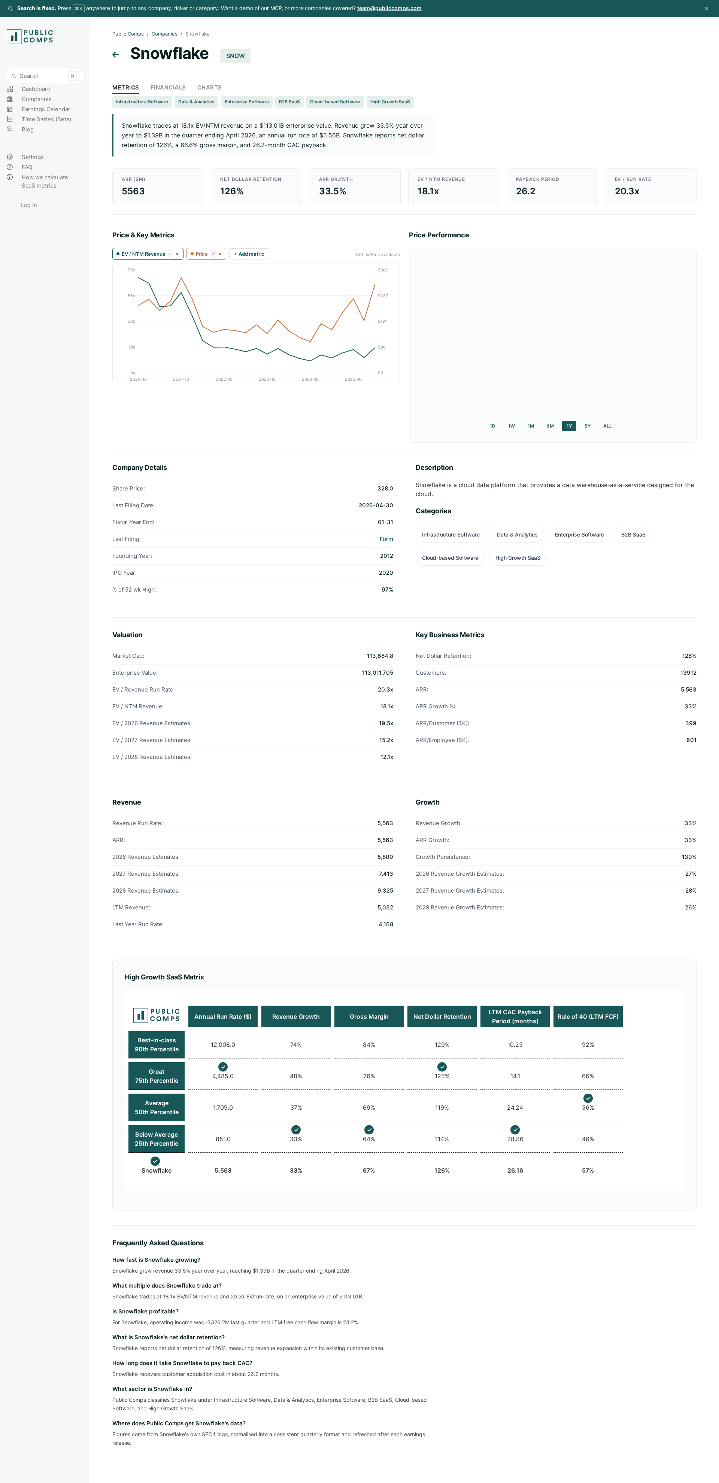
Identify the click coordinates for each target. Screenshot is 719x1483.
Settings (33, 157)
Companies (37, 99)
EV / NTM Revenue (147, 254)
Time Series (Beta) (46, 119)
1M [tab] (531, 426)
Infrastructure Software (142, 101)
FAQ (27, 167)
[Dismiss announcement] (707, 8)
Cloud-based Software (335, 101)
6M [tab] (550, 426)
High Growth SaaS (390, 101)
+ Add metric (249, 254)
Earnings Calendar (46, 109)
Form (386, 539)
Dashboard (36, 88)
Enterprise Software (247, 101)
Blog (28, 129)
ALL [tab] (607, 426)
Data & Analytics (196, 101)
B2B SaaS (289, 101)
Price (205, 254)
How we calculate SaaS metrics (45, 181)
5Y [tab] (588, 426)
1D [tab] (492, 426)
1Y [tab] (569, 426)
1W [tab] (511, 426)
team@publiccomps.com (389, 8)
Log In (29, 205)
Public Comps (128, 34)
